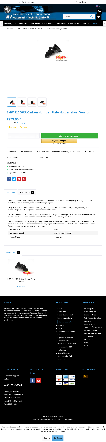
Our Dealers (88, 336)
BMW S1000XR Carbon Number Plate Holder (21, 280)
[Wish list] (98, 16)
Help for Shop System (92, 333)
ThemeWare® (68, 419)
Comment (91, 151)
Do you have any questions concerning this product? (59, 151)
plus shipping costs (23, 123)
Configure (58, 438)
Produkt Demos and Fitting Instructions (65, 316)
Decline (47, 438)
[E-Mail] (24, 179)
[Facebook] (9, 179)
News (60, 308)
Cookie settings (90, 315)
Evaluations (26, 192)
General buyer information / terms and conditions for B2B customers (67, 345)
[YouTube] (38, 380)
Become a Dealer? (91, 330)
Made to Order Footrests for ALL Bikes (93, 325)
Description (10, 192)
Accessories (12, 252)
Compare (12, 151)
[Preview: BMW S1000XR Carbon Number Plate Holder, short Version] (11, 102)
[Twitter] (14, 179)
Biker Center (62, 312)
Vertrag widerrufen (65, 322)
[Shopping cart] (99, 11)
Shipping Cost (89, 339)
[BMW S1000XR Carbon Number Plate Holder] (21, 267)
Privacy (86, 342)
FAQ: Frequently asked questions (92, 319)
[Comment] (53, 116)
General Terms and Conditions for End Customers (65, 356)
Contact (61, 328)
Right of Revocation (65, 337)
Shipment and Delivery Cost (66, 333)
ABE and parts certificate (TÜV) (90, 310)
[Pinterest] (19, 179)
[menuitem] (99, 11)
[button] (59, 142)
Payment (61, 325)
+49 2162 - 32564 (13, 385)
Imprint (86, 345)
